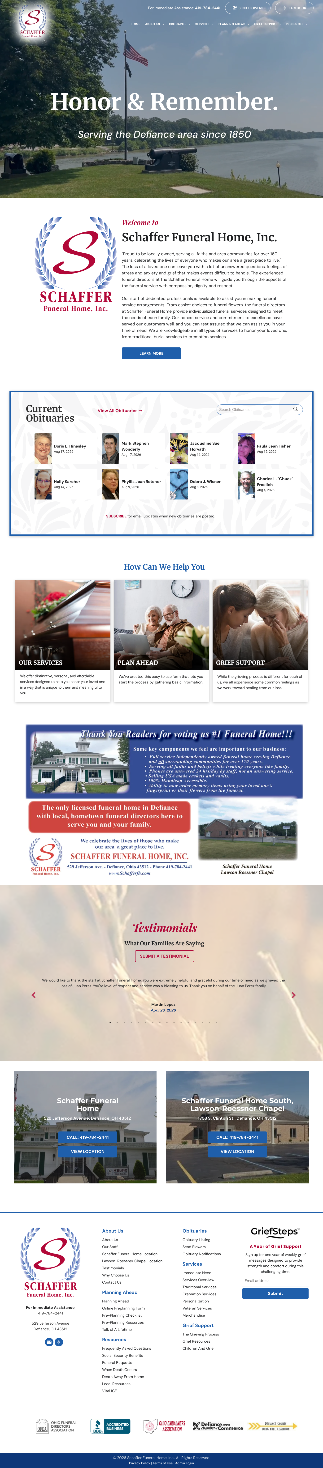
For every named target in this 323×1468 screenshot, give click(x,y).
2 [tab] (117, 1022)
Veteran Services (197, 1308)
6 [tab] (145, 1022)
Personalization (196, 1301)
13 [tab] (195, 1022)
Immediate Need (197, 1272)
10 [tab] (174, 1022)
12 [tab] (188, 1022)
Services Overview (198, 1279)
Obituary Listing (196, 1239)
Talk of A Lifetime (117, 1329)
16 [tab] (216, 1022)
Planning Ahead (115, 1301)
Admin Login (184, 1463)
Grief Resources (196, 1341)
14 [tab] (202, 1022)
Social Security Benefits (122, 1355)
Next (293, 995)
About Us (110, 1239)
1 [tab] (110, 1022)
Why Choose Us (115, 1275)
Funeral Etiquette (117, 1362)
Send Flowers (194, 1246)
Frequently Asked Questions (126, 1348)
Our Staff (110, 1246)
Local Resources (116, 1383)
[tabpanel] (163, 988)
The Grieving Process (201, 1334)
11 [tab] (181, 1022)
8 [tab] (159, 1022)
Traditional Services (200, 1286)
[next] (309, 1433)
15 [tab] (209, 1022)
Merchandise (194, 1315)
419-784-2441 (207, 7)
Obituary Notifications (202, 1253)
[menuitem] (136, 24)
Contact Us (111, 1282)
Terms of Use (163, 1463)
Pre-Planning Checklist (122, 1315)
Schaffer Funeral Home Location (129, 1253)
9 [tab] (167, 1022)
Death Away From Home (123, 1376)
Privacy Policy (139, 1463)
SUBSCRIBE (116, 516)
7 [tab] (152, 1022)
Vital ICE (109, 1390)
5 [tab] (138, 1022)
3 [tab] (124, 1022)
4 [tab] (131, 1022)
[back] (19, 1433)
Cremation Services (199, 1294)
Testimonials (113, 1268)
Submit (275, 1293)
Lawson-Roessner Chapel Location (132, 1261)
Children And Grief (199, 1348)
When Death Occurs (119, 1369)
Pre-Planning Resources (123, 1322)
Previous (33, 995)
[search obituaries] (297, 409)
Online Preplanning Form (123, 1308)
